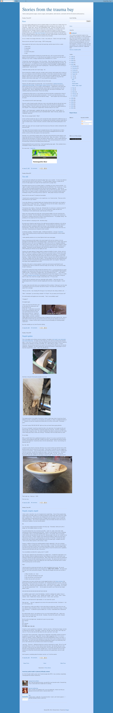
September (75, 72)
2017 (72, 64)
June (73, 78)
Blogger (67, 710)
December (74, 66)
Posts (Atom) (48, 667)
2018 (72, 62)
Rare (24, 21)
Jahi (29, 695)
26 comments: (34, 168)
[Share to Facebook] (45, 168)
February (74, 93)
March (73, 91)
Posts (84, 121)
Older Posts (63, 663)
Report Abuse (73, 112)
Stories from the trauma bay (48, 9)
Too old (25, 177)
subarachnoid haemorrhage (28, 85)
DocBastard (74, 33)
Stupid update (27, 336)
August (74, 74)
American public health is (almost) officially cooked (36, 671)
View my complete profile (75, 49)
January (74, 95)
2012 (72, 106)
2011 (72, 108)
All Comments (86, 124)
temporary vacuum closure (34, 275)
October (74, 70)
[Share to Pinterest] (46, 168)
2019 (72, 60)
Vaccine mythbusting (33, 688)
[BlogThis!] (42, 168)
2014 (72, 102)
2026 (72, 56)
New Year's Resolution (40, 33)
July (73, 76)
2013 (72, 104)
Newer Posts (26, 663)
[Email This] (40, 168)
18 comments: (34, 327)
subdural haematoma (58, 83)
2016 (72, 98)
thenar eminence (59, 581)
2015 (72, 100)
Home (45, 663)
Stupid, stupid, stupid (30, 511)
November (74, 68)
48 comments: (34, 502)
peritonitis (61, 231)
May (73, 88)
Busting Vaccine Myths (34, 681)
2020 (72, 58)
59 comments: (34, 657)
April (73, 89)
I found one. (32, 148)
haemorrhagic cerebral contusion (43, 85)
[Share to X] (43, 168)
